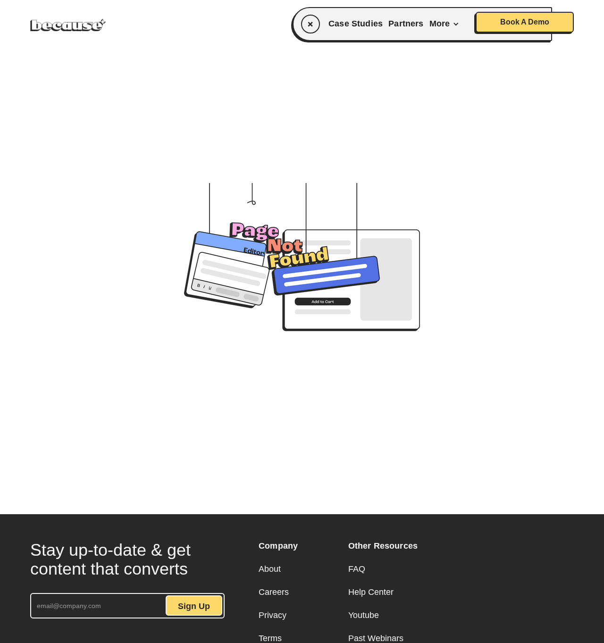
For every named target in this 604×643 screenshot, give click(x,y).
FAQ (356, 569)
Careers (274, 592)
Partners (405, 23)
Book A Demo (524, 22)
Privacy (272, 615)
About (270, 569)
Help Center (371, 592)
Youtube (363, 615)
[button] (446, 24)
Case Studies (355, 23)
